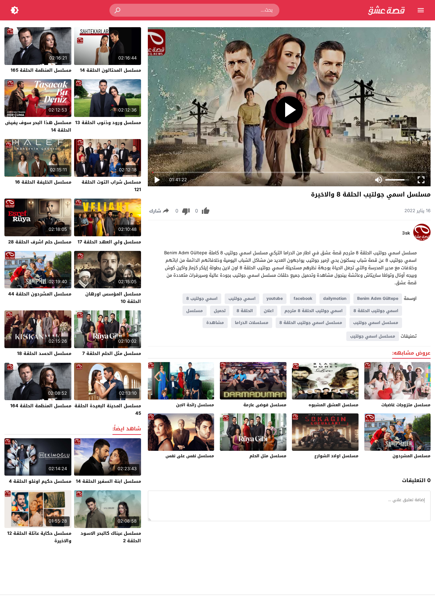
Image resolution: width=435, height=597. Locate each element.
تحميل (220, 310)
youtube (274, 298)
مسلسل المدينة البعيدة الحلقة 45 (107, 409)
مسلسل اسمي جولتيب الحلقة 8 (310, 322)
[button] (117, 10)
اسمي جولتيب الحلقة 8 (375, 310)
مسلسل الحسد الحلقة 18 (44, 353)
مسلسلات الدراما (251, 322)
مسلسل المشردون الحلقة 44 (39, 294)
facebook (303, 298)
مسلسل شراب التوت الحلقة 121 (111, 186)
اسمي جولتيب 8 (202, 298)
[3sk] (422, 239)
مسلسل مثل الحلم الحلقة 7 (111, 353)
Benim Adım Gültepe (377, 298)
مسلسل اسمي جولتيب (375, 322)
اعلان (269, 310)
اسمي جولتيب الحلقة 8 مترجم (313, 310)
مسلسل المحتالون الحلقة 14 (110, 70)
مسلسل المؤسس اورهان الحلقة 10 (113, 298)
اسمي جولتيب (242, 298)
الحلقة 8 (245, 310)
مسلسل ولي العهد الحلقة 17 (109, 242)
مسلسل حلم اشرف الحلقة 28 (39, 242)
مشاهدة (215, 322)
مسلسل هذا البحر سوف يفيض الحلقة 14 (38, 126)
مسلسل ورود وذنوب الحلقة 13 (108, 122)
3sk (406, 233)
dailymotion (334, 298)
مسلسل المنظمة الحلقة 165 (41, 70)
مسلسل (194, 310)
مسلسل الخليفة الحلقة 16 (43, 182)
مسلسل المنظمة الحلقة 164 (40, 406)
